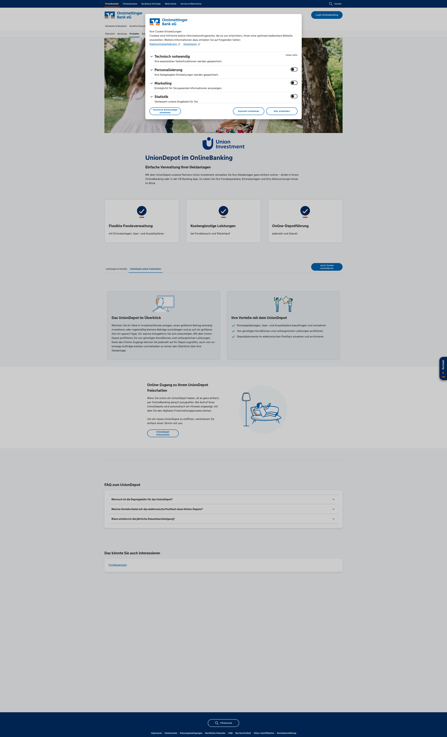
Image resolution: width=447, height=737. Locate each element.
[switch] (294, 69)
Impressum (190, 44)
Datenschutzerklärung (163, 44)
